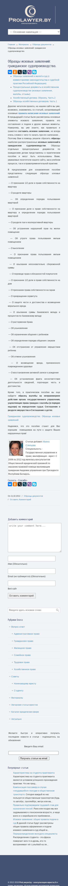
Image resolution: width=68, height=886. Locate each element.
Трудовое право (22, 662)
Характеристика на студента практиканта (34, 773)
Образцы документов (41, 44)
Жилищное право (22, 648)
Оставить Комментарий (20, 499)
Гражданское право (23, 641)
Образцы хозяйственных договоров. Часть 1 (35, 101)
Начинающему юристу (25, 683)
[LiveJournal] (24, 72)
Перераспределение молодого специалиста (35, 834)
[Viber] (29, 72)
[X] (20, 72)
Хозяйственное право (25, 669)
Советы (15, 676)
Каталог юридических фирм (25, 712)
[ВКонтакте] (10, 72)
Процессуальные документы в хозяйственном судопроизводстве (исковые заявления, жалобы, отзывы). (36, 91)
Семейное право (22, 655)
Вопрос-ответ (18, 627)
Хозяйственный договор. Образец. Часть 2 (34, 98)
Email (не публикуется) (27, 576)
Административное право (27, 634)
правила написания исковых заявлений (39, 113)
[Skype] (34, 72)
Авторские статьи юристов (24, 705)
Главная (11, 44)
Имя (17, 564)
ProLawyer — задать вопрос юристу (34, 14)
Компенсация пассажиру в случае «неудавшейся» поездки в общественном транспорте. (33, 791)
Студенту (18, 690)
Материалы (24, 44)
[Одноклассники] (15, 72)
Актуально (16, 719)
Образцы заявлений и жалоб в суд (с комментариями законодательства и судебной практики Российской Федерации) (36, 80)
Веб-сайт (12, 589)
